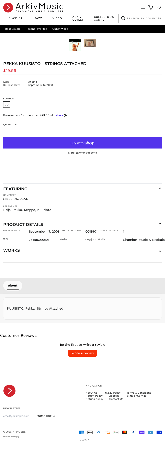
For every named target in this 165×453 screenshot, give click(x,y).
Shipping (114, 395)
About (13, 285)
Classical (16, 18)
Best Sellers (13, 28)
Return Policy (94, 395)
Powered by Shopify (11, 437)
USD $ (83, 439)
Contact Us (116, 398)
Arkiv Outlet (78, 18)
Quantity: (10, 124)
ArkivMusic (19, 431)
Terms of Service (135, 395)
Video (57, 18)
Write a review (82, 353)
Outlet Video (60, 28)
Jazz (38, 18)
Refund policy (94, 398)
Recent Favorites (36, 28)
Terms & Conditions (139, 392)
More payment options (82, 152)
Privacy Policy (112, 392)
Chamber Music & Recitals (144, 240)
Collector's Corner (104, 18)
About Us (91, 392)
